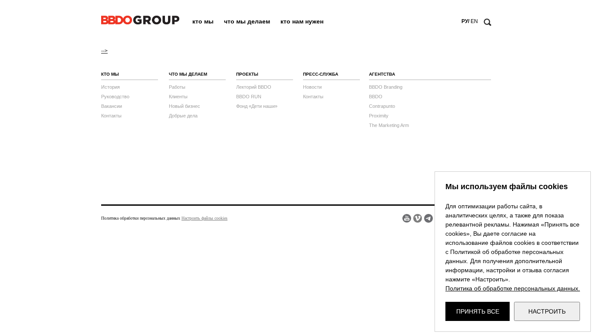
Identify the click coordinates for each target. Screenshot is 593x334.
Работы (177, 87)
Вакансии (111, 106)
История (110, 87)
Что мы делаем (247, 21)
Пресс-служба (320, 74)
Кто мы (203, 21)
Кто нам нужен (301, 21)
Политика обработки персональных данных (140, 218)
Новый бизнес (184, 106)
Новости (312, 87)
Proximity (379, 115)
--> (104, 51)
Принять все (477, 311)
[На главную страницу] (140, 23)
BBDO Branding (385, 87)
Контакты (111, 115)
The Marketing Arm (389, 125)
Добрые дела (183, 115)
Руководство (115, 96)
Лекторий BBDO (253, 87)
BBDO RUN (248, 96)
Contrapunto (382, 106)
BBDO (375, 96)
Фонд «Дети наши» (256, 106)
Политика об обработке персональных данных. (512, 288)
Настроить (547, 311)
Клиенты (178, 96)
